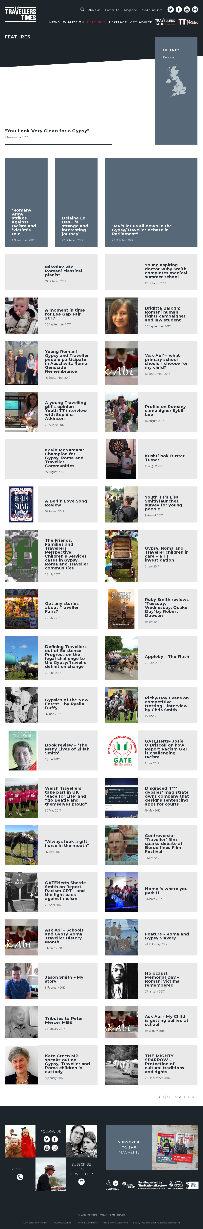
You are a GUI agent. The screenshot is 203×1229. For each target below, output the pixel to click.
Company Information (35, 1222)
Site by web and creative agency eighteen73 (156, 1222)
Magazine (130, 9)
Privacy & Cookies (62, 1222)
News (54, 22)
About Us (94, 9)
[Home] (26, 18)
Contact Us (112, 9)
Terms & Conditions (87, 1222)
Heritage (118, 22)
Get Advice (141, 22)
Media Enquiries (152, 9)
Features (96, 22)
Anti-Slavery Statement (115, 1222)
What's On (73, 22)
